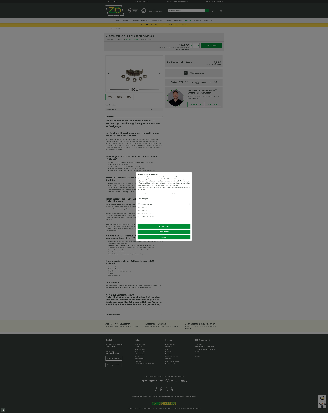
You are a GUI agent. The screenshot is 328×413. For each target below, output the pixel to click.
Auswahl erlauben (164, 232)
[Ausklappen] (189, 204)
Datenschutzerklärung (143, 194)
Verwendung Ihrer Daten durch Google (169, 194)
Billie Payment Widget (147, 216)
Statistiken (144, 207)
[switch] (139, 207)
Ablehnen (164, 237)
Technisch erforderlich (147, 204)
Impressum (154, 194)
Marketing (144, 210)
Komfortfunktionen (146, 213)
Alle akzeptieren (164, 226)
